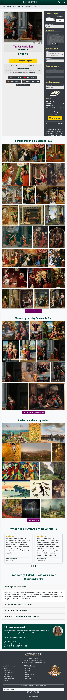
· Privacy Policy (6, 674)
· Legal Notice (6, 670)
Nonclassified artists (18, 6)
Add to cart (55, 118)
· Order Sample (27, 678)
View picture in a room (32, 81)
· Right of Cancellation (8, 676)
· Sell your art (27, 670)
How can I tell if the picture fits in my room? (19, 605)
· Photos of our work (29, 674)
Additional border (49, 24)
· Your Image (27, 668)
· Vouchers (26, 676)
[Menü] (2, 2)
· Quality (26, 672)
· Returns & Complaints (8, 678)
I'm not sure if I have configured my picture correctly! (22, 616)
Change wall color (14, 81)
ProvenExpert (14, 558)
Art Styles (9, 6)
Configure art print (24, 60)
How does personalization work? (15, 587)
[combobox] (54, 26)
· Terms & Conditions (8, 672)
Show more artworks (33, 520)
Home (3, 6)
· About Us (5, 680)
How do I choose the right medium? (16, 611)
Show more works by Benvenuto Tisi (33, 413)
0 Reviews (26, 85)
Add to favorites (31, 77)
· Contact (5, 668)
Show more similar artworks (33, 311)
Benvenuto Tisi (28, 6)
